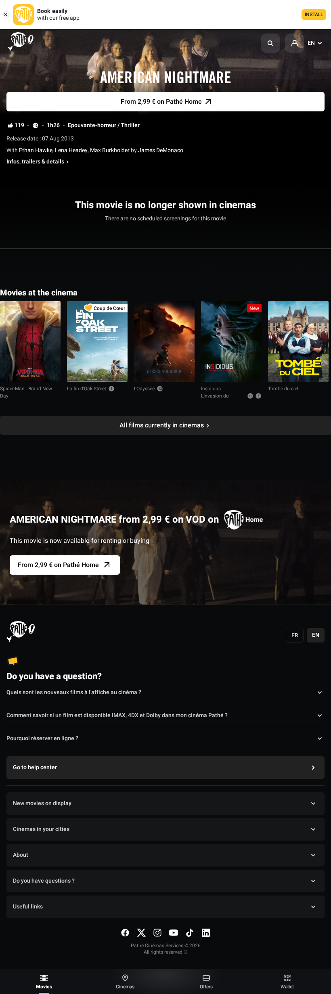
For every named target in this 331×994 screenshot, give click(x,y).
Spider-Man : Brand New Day (26, 392)
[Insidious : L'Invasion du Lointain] (231, 341)
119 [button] (19, 125)
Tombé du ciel (283, 388)
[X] (141, 932)
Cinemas (125, 986)
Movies (44, 986)
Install (314, 14)
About (20, 855)
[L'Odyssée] (164, 341)
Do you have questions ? (44, 881)
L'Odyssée (144, 388)
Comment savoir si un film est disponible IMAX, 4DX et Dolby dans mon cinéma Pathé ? (117, 715)
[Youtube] (173, 932)
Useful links (28, 906)
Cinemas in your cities (41, 829)
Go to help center (35, 767)
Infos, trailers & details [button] (35, 162)
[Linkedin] (206, 932)
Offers (206, 986)
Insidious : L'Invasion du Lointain (215, 396)
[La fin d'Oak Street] (97, 341)
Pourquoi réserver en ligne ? (42, 738)
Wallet (287, 986)
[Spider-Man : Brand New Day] (30, 341)
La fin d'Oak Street (86, 388)
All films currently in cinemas (161, 425)
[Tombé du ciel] (298, 341)
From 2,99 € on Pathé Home (58, 565)
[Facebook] (125, 932)
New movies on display (42, 803)
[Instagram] (157, 932)
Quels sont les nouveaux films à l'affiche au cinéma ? (73, 692)
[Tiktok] (190, 932)
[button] (270, 43)
